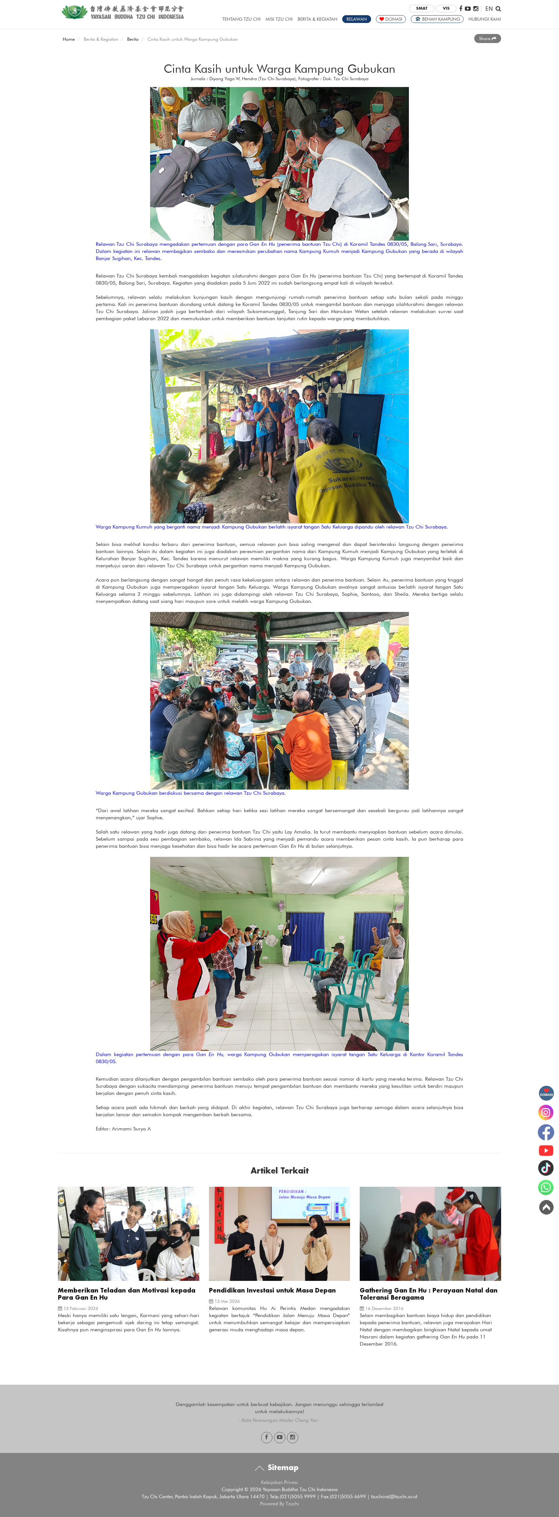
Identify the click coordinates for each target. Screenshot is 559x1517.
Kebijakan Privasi (279, 1482)
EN (489, 8)
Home (69, 39)
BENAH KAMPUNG (440, 19)
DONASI (393, 19)
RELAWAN (356, 19)
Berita (132, 39)
